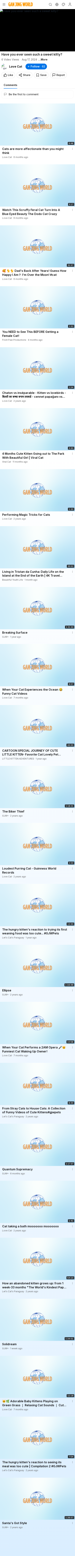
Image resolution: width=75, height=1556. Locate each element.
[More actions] (72, 148)
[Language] (57, 4)
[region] (37, 30)
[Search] (50, 4)
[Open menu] (4, 4)
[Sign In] (70, 4)
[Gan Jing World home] (20, 4)
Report (60, 75)
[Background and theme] (63, 4)
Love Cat (15, 66)
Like (10, 75)
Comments (10, 85)
